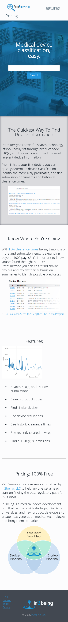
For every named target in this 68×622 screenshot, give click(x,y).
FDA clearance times (23, 249)
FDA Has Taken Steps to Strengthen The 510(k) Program (33, 314)
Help (5, 597)
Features (52, 8)
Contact (7, 600)
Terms (6, 603)
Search (34, 75)
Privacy (6, 607)
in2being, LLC (11, 488)
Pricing (12, 16)
